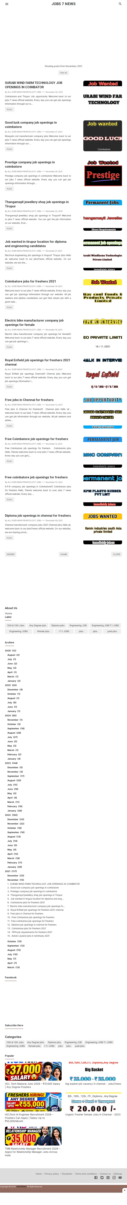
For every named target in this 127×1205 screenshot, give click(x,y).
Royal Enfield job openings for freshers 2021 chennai (37, 362)
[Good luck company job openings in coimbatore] (102, 150)
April (11, 672)
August (13, 655)
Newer (10, 554)
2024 (10, 715)
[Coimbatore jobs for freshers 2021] (102, 309)
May (11, 668)
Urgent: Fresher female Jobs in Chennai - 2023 (92, 1114)
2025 (10, 685)
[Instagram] (114, 1178)
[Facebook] (96, 1178)
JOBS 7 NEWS (64, 4)
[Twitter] (102, 1178)
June (11, 663)
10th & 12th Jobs (15, 625)
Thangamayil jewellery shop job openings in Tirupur (37, 204)
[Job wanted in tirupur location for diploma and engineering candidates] (102, 269)
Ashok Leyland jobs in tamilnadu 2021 (31, 935)
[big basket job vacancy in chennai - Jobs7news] (93, 1079)
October (13, 694)
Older (116, 554)
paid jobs (112, 631)
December (14, 689)
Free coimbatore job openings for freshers (36, 477)
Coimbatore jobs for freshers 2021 (30, 281)
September (15, 728)
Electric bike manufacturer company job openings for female (34, 323)
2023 (11, 763)
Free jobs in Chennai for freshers (29, 400)
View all (63, 73)
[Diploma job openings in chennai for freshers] (102, 543)
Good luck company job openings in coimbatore (31, 125)
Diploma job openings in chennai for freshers (38, 515)
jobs (10, 149)
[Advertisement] (63, 33)
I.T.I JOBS (64, 631)
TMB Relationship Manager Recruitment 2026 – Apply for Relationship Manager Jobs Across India (32, 1152)
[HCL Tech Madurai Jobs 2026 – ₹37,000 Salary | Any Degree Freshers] (33, 1079)
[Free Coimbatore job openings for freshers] (102, 466)
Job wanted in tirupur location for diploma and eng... (37, 898)
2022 (11, 815)
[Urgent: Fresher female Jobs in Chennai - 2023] (93, 1110)
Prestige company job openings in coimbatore (30, 164)
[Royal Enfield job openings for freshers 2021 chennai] (102, 388)
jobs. (10, 109)
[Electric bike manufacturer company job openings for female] (102, 348)
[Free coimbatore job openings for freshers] (102, 505)
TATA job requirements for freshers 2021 (32, 932)
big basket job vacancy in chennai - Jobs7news (93, 1083)
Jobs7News (21, 1186)
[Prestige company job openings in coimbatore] (102, 190)
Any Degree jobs (37, 625)
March (12, 676)
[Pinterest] (108, 1178)
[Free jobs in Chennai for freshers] (102, 427)
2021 (10, 871)
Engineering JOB (78, 625)
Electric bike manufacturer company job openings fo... (37, 906)
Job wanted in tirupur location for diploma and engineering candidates (35, 244)
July (11, 659)
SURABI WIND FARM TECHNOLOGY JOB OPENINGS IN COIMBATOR (33, 85)
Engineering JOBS (18, 631)
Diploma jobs (57, 625)
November (14, 719)
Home (64, 554)
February (13, 754)
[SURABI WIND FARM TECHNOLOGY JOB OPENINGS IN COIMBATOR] (102, 110)
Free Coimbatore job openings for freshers (36, 439)
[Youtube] (120, 1178)
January (13, 681)
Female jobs (43, 631)
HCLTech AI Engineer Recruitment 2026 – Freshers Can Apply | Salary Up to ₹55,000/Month (29, 1118)
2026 (10, 650)
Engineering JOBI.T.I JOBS (105, 625)
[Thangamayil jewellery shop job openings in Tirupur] (102, 229)
